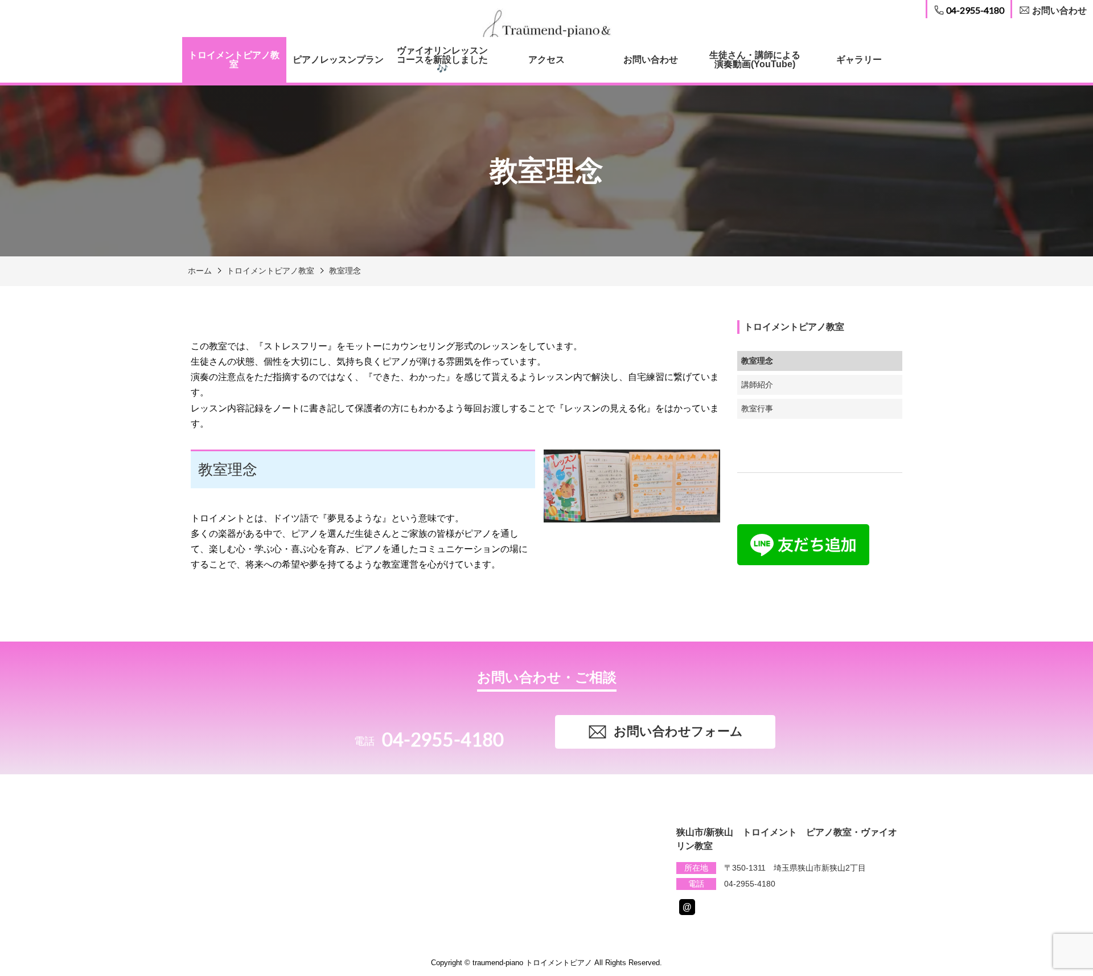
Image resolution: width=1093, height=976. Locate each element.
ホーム (200, 270)
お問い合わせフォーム (678, 731)
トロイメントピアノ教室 (234, 59)
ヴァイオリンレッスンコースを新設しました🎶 (442, 59)
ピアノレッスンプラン (338, 59)
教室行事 (757, 408)
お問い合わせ (650, 59)
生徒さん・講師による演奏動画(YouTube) (754, 59)
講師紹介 (757, 384)
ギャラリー (859, 59)
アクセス (546, 59)
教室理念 (345, 270)
